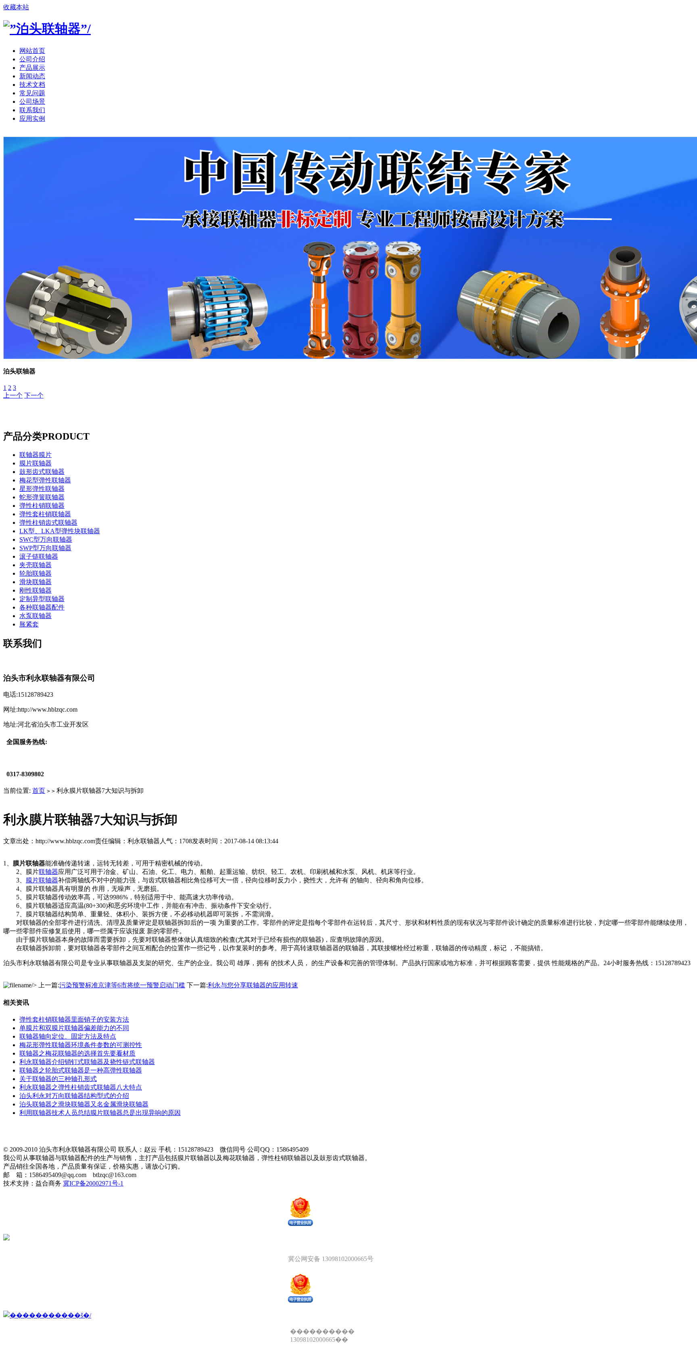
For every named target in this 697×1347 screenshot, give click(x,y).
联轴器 (48, 871)
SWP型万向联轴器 (45, 548)
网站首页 (32, 50)
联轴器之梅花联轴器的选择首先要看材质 (77, 1053)
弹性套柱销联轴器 (45, 514)
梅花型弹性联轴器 (45, 480)
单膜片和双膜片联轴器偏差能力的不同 (74, 1027)
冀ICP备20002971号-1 (93, 1183)
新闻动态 (32, 76)
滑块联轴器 (35, 581)
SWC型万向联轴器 (45, 539)
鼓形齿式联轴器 (42, 471)
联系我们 (32, 110)
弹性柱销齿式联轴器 (48, 522)
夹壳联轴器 (35, 564)
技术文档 (32, 84)
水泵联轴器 (35, 615)
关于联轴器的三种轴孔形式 (58, 1078)
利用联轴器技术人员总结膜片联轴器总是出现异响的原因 (100, 1112)
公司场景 (32, 101)
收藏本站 (16, 7)
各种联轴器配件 (42, 607)
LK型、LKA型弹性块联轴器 (59, 531)
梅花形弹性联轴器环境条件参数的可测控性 (80, 1044)
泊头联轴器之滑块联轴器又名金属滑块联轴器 (83, 1104)
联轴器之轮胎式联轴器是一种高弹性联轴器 (80, 1070)
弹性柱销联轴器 (42, 505)
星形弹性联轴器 (42, 488)
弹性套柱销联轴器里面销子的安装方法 (74, 1019)
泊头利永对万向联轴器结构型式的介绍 (74, 1095)
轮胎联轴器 (35, 573)
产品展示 (32, 67)
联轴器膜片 (35, 454)
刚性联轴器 (35, 590)
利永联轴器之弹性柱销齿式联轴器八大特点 (80, 1087)
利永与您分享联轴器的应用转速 (253, 985)
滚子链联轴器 (38, 556)
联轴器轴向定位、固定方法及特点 (67, 1036)
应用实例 (32, 118)
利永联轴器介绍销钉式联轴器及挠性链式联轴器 (87, 1061)
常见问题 (32, 93)
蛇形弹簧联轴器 (42, 497)
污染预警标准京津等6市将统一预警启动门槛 (122, 985)
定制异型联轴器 (42, 598)
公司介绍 (32, 59)
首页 (38, 790)
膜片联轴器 (35, 463)
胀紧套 (29, 624)
